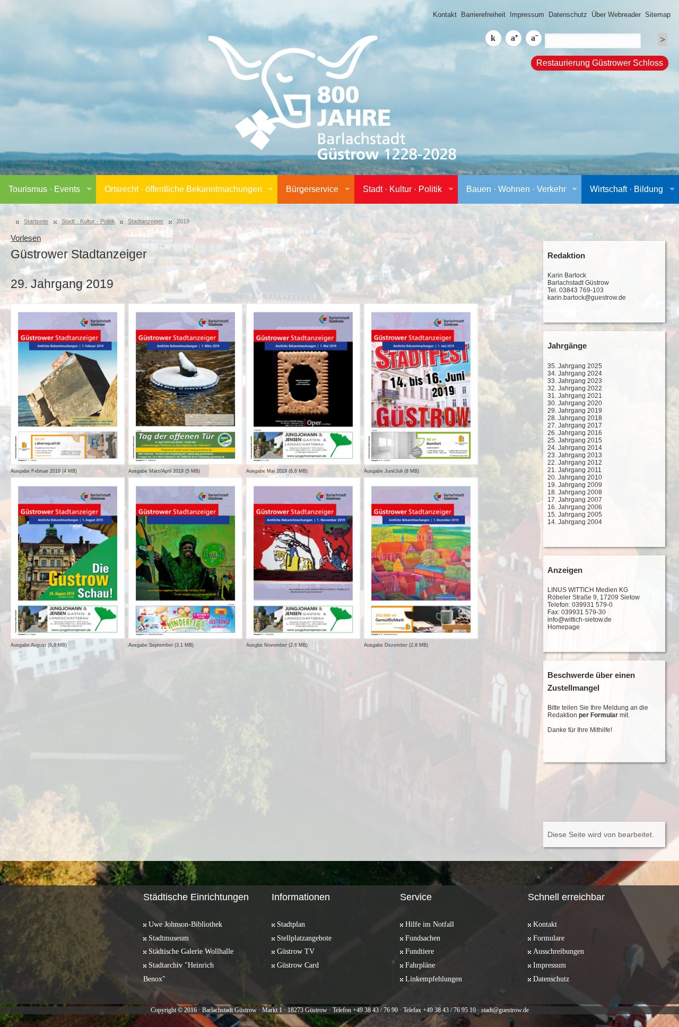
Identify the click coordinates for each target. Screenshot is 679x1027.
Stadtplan (291, 924)
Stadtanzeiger (145, 221)
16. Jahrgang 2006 (574, 507)
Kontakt (445, 15)
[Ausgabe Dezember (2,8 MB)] (420, 558)
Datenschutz (568, 15)
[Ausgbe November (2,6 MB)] (302, 558)
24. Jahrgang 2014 (574, 447)
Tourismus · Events (44, 189)
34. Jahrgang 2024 (574, 373)
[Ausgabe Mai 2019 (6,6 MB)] (302, 384)
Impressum (527, 15)
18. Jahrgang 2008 (574, 492)
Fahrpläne (420, 965)
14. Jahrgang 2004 (574, 522)
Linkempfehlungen (433, 978)
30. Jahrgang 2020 (574, 403)
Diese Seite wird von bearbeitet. (600, 834)
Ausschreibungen (558, 951)
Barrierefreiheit (483, 15)
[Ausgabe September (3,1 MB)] (184, 558)
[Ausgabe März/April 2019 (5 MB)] (184, 384)
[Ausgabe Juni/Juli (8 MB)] (420, 384)
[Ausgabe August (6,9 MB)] (67, 558)
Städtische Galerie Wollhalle (191, 951)
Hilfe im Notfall (429, 924)
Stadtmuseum (169, 938)
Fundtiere (419, 951)
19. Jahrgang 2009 (574, 485)
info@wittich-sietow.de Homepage (579, 623)
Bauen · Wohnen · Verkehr (516, 189)
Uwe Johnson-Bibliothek (185, 924)
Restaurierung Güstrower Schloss (599, 62)
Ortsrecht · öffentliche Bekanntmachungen (183, 189)
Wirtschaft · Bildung (626, 189)
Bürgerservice (312, 189)
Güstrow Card (298, 965)
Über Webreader (616, 15)
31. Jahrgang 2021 (574, 395)
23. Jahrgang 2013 (574, 455)
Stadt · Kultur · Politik (402, 189)
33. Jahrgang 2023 (574, 381)
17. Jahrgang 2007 (574, 499)
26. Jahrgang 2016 (574, 433)
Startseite (36, 221)
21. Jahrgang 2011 (574, 470)
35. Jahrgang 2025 (574, 366)
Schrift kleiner (534, 38)
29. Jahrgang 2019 (574, 410)
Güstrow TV (296, 951)
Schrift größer (513, 38)
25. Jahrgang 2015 (574, 440)
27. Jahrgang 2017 (574, 425)
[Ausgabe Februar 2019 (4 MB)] (67, 384)
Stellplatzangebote (304, 938)
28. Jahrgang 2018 (574, 418)
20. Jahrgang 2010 (574, 477)
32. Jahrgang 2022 (574, 388)
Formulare (548, 938)
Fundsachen (422, 938)
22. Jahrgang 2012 (574, 462)
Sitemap (658, 15)
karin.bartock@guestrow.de (586, 297)
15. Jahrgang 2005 (574, 514)
